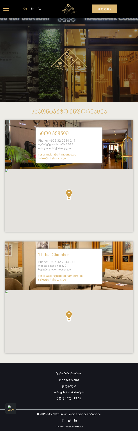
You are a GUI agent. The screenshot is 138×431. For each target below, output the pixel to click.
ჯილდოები (69, 386)
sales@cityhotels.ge (52, 158)
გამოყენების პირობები (69, 392)
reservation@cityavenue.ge (57, 154)
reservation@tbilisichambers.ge (60, 275)
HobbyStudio (75, 426)
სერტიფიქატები (69, 379)
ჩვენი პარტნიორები (69, 373)
